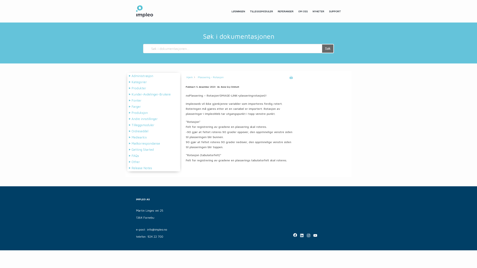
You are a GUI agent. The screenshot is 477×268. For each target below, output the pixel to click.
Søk (328, 48)
